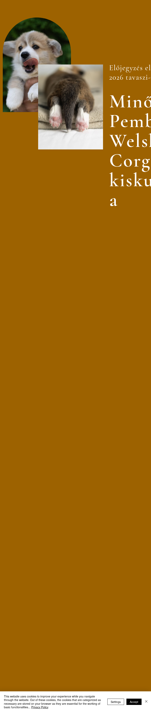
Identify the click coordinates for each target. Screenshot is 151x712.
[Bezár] (146, 701)
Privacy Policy (39, 707)
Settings (116, 702)
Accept (134, 702)
